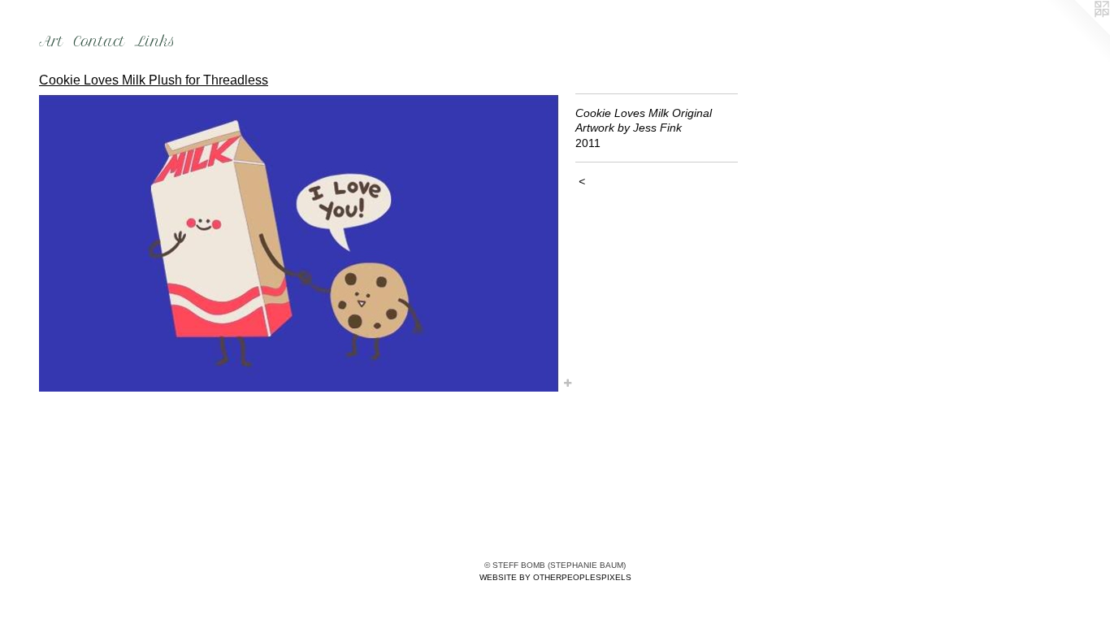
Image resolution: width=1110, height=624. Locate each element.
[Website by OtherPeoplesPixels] (1077, 32)
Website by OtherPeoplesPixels (555, 577)
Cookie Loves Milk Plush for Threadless (153, 80)
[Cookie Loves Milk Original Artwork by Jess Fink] (299, 242)
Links (155, 41)
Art (51, 41)
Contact (99, 41)
